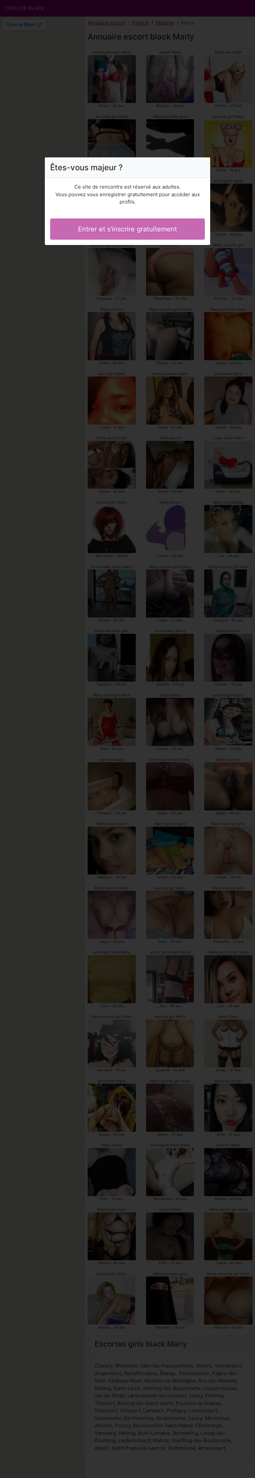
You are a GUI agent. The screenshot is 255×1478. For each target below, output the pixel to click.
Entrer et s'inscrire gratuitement (127, 229)
